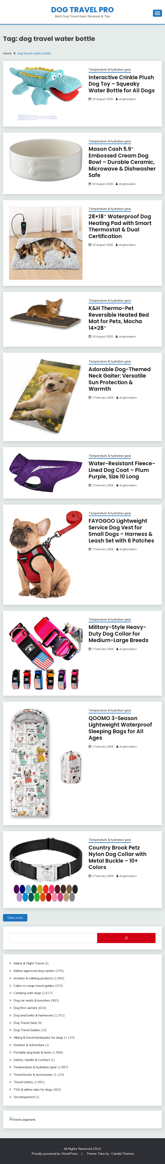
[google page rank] (22, 1119)
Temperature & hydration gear (110, 69)
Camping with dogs (27, 993)
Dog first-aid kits (25, 1008)
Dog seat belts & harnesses (33, 1015)
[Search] (126, 938)
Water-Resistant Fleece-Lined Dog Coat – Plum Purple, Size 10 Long (122, 470)
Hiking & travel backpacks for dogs (38, 1037)
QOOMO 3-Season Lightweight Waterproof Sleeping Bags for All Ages (120, 728)
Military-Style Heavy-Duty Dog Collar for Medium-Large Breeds (118, 634)
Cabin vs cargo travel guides (33, 986)
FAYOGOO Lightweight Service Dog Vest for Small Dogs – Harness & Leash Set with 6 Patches (121, 530)
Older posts (15, 917)
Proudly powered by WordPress (55, 1154)
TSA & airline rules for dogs (32, 1089)
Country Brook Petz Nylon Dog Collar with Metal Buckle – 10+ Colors (117, 857)
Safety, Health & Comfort (31, 1060)
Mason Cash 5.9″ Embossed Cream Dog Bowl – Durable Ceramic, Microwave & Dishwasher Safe (122, 162)
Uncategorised (24, 1097)
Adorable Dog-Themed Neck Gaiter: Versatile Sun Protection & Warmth (120, 379)
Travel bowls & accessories (33, 1074)
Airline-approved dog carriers (34, 971)
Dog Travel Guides (26, 1030)
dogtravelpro (127, 99)
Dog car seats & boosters (31, 1000)
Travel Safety (23, 1082)
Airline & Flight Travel (28, 963)
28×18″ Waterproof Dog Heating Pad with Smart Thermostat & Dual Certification (120, 226)
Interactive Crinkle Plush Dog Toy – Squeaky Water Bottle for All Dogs (122, 84)
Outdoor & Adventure (28, 1045)
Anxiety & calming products (33, 978)
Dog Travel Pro (82, 9)
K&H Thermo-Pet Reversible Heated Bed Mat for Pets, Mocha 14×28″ (119, 318)
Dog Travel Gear (25, 1023)
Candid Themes (122, 1154)
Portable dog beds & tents (32, 1052)
